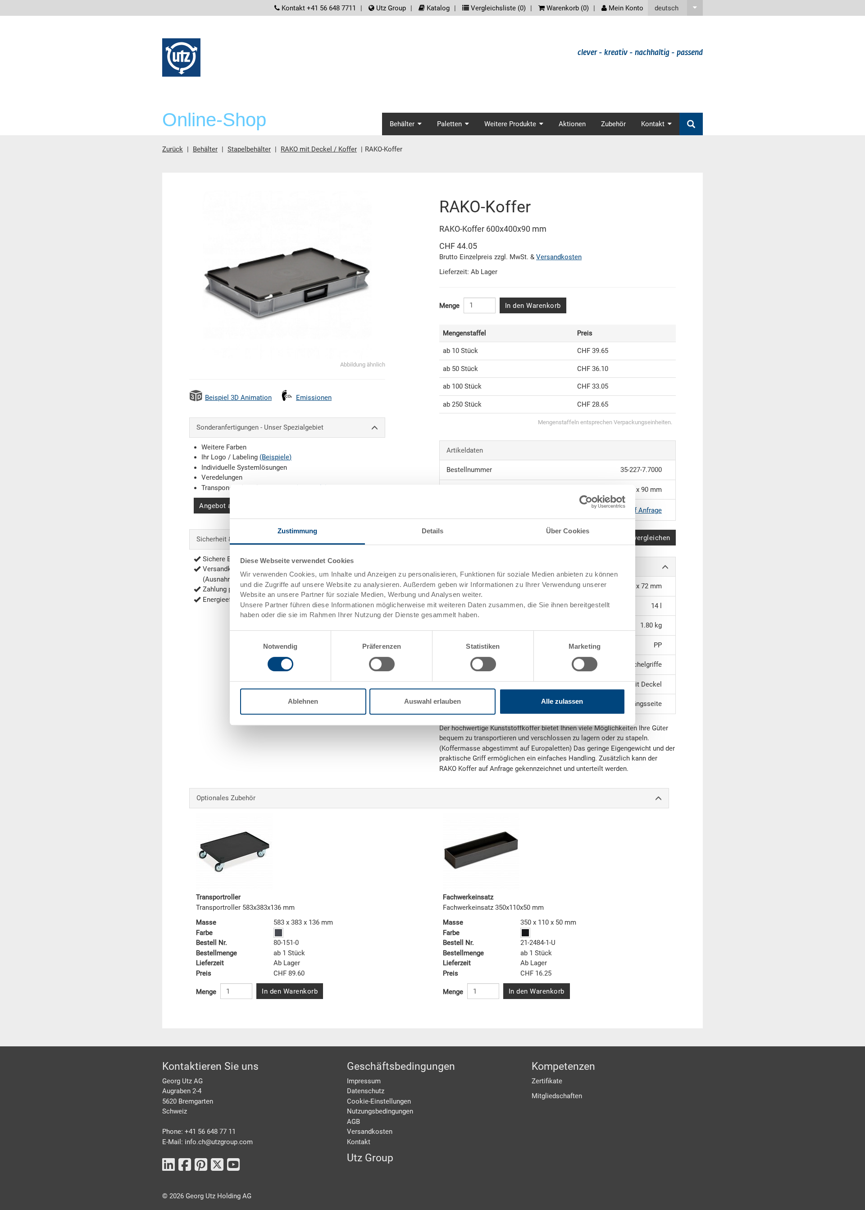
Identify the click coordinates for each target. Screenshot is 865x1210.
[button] (675, 8)
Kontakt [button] (653, 124)
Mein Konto (625, 8)
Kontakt (358, 1142)
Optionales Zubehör (225, 798)
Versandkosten (559, 257)
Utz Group (390, 8)
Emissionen (314, 398)
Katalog (437, 8)
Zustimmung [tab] (298, 531)
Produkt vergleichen (638, 538)
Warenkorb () (567, 8)
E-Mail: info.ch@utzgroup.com (207, 1142)
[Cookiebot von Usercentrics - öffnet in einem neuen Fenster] (585, 502)
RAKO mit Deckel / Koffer (319, 149)
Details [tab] (433, 531)
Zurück (172, 149)
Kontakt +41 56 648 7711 (318, 8)
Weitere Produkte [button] (510, 124)
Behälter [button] (402, 124)
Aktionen (572, 124)
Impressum (364, 1081)
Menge (449, 306)
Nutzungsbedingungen (380, 1111)
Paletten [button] (449, 124)
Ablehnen (303, 701)
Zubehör (613, 124)
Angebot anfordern (229, 506)
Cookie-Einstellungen (379, 1101)
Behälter (205, 149)
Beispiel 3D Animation (238, 398)
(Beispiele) (275, 457)
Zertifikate (547, 1081)
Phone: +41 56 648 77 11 (199, 1132)
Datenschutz (365, 1091)
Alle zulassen (562, 701)
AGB (353, 1122)
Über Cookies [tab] (567, 531)
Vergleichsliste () (497, 8)
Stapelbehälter (249, 149)
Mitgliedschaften (557, 1096)
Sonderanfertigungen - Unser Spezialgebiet (259, 427)
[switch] (382, 664)
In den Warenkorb (533, 306)
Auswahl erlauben (432, 701)
